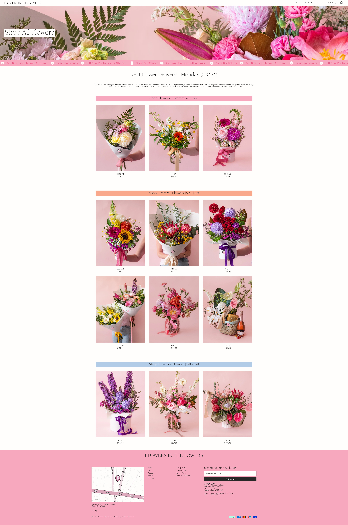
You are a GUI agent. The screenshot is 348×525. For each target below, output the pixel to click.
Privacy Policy (181, 468)
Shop (150, 468)
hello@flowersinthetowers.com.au (221, 493)
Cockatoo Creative (128, 517)
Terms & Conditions (183, 476)
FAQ (304, 3)
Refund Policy (181, 473)
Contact (329, 3)
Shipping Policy (181, 470)
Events (150, 476)
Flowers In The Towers (104, 517)
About (310, 3)
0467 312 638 (215, 495)
